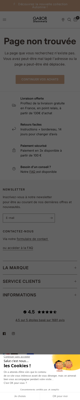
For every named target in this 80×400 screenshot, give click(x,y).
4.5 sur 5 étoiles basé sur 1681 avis (40, 320)
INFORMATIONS (19, 294)
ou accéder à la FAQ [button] (18, 248)
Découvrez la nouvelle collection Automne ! (43, 5)
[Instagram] (16, 333)
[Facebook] (7, 333)
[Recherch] (69, 19)
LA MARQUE (16, 267)
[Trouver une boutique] (63, 19)
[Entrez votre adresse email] (51, 218)
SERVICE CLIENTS (22, 281)
